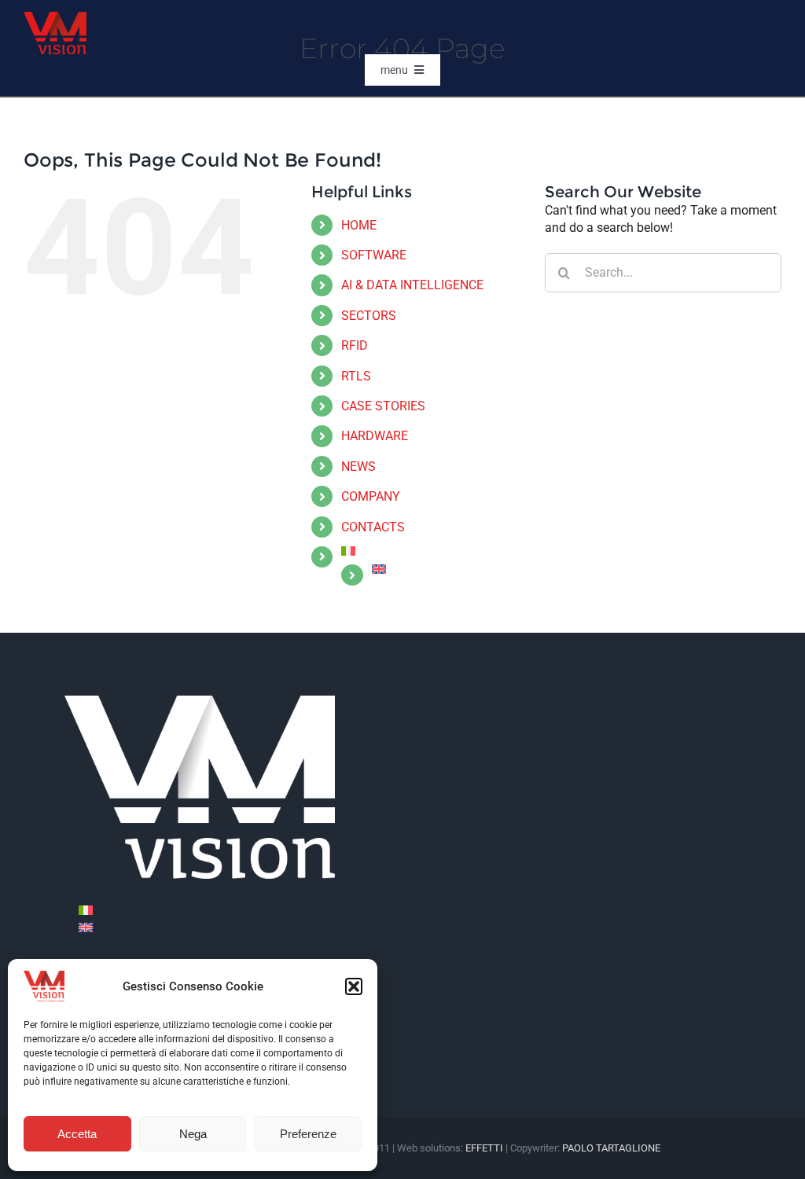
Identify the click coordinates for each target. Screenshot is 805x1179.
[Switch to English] (86, 927)
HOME (359, 225)
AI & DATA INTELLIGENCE (412, 284)
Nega (193, 1133)
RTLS (356, 376)
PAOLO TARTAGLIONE (611, 1148)
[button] (354, 986)
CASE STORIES (383, 406)
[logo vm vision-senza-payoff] (55, 17)
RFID (354, 345)
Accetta (77, 1133)
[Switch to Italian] (430, 551)
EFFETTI (485, 1148)
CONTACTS (373, 527)
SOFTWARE (373, 255)
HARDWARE (374, 435)
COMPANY (370, 496)
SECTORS (368, 315)
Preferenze (308, 1133)
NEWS (358, 466)
